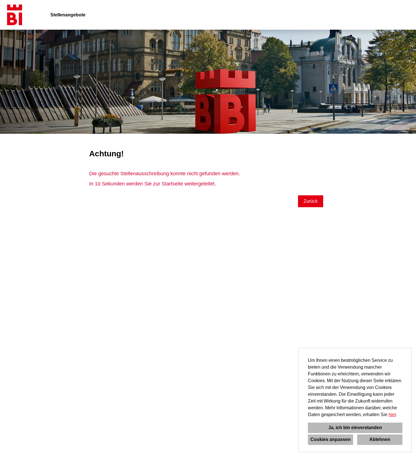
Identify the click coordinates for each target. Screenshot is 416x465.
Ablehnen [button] (379, 439)
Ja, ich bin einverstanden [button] (355, 427)
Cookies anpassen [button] (330, 439)
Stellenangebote (67, 14)
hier (392, 414)
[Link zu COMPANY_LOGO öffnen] (14, 15)
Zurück (311, 201)
